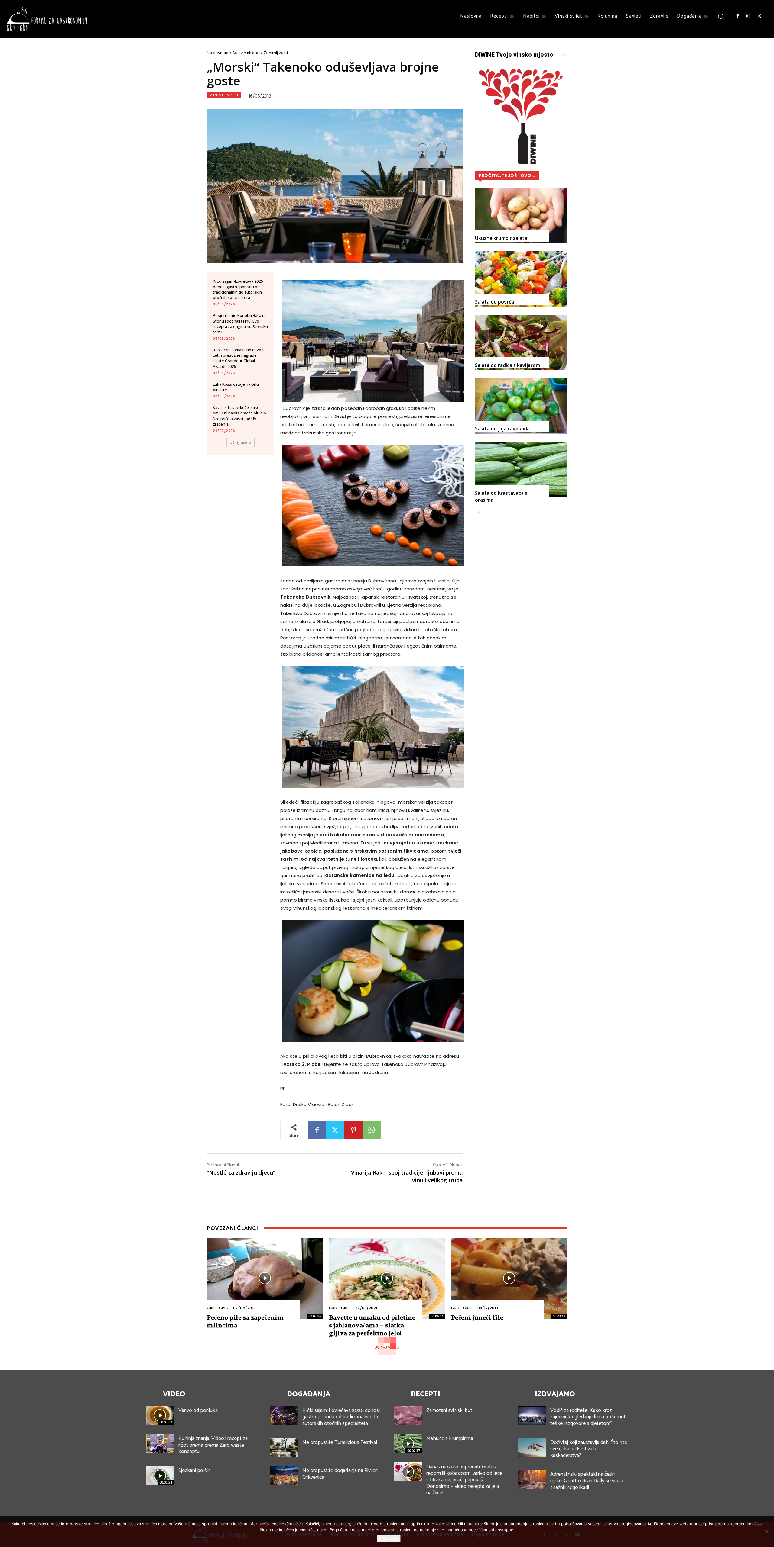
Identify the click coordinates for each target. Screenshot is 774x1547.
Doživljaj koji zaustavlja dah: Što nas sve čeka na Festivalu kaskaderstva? (588, 1449)
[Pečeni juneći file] (509, 1278)
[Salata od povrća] (521, 279)
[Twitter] (759, 16)
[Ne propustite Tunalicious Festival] (284, 1447)
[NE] (766, 1532)
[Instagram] (748, 16)
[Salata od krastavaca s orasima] (521, 469)
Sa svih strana (246, 53)
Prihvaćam (388, 1538)
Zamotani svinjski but (449, 1410)
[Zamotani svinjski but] (408, 1415)
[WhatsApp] (372, 1130)
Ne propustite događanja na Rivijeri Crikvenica (340, 1474)
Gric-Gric (218, 1308)
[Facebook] (737, 16)
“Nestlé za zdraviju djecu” (241, 1172)
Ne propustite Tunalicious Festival (339, 1442)
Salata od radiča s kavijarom (507, 365)
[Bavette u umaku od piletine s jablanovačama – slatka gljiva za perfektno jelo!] (387, 1278)
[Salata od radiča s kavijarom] (521, 342)
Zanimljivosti (276, 53)
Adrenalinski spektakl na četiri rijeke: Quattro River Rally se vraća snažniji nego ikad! (586, 1481)
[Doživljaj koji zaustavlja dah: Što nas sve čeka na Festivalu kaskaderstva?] (532, 1447)
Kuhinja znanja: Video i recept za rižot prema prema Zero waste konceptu (213, 1445)
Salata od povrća (494, 301)
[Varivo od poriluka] (160, 1415)
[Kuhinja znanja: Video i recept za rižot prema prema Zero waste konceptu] (160, 1443)
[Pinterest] (353, 1130)
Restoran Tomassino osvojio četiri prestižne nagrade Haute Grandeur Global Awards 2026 (239, 358)
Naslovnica (218, 53)
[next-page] (488, 513)
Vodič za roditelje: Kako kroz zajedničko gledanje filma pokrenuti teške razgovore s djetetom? (588, 1417)
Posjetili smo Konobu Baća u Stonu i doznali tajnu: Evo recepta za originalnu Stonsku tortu (240, 324)
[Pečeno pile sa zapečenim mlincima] (265, 1278)
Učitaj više (238, 442)
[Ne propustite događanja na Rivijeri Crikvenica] (284, 1475)
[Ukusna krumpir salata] (521, 215)
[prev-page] (479, 513)
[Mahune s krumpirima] (408, 1443)
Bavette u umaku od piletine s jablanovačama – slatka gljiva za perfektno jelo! (372, 1325)
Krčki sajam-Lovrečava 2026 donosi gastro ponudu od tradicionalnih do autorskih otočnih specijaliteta (238, 289)
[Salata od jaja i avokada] (521, 406)
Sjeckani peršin (194, 1470)
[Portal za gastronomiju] (47, 19)
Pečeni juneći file (477, 1317)
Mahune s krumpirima (449, 1438)
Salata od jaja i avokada (502, 428)
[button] (721, 16)
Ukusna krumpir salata (501, 238)
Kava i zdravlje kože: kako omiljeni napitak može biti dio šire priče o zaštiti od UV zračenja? (239, 416)
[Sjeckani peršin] (160, 1475)
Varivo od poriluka (198, 1410)
